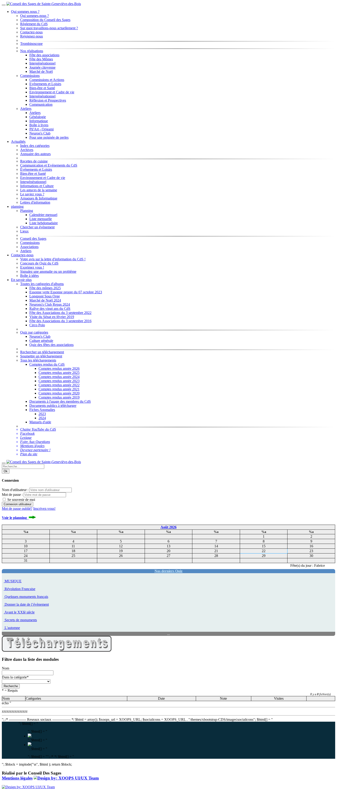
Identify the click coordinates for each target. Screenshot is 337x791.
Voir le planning (15, 518)
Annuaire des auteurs (35, 154)
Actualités (18, 141)
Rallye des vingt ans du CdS (49, 308)
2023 (42, 414)
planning (17, 206)
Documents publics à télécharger (52, 406)
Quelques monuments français (26, 597)
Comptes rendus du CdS (47, 364)
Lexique (26, 438)
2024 (42, 418)
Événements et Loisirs (36, 169)
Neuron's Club (39, 133)
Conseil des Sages (33, 238)
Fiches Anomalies (42, 410)
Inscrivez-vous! (44, 508)
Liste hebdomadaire (43, 223)
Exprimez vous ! (32, 267)
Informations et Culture (37, 186)
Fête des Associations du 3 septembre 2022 (60, 313)
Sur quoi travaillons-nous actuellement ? (49, 28)
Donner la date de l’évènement (27, 604)
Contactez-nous (31, 32)
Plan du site (28, 454)
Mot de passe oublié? (17, 508)
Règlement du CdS (34, 24)
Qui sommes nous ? (25, 11)
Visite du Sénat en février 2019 (51, 317)
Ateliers (25, 109)
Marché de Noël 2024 (45, 300)
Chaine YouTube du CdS (38, 429)
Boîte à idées (29, 276)
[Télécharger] (56, 650)
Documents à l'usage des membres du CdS (60, 401)
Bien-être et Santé (42, 88)
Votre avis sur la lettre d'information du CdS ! (53, 259)
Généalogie (37, 117)
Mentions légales (32, 446)
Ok (6, 471)
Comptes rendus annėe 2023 (59, 381)
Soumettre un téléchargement (41, 356)
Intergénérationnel (42, 63)
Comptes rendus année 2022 (59, 385)
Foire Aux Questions (35, 442)
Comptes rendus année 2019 (59, 397)
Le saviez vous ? (32, 194)
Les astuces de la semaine (38, 190)
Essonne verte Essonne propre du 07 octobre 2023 (65, 292)
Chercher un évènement (37, 227)
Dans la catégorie (15, 677)
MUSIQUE (13, 581)
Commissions (30, 76)
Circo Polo (37, 325)
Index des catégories (35, 146)
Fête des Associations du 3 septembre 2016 (60, 321)
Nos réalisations (31, 51)
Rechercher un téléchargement (42, 352)
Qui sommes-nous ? (34, 16)
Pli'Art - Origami (41, 129)
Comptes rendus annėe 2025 (59, 373)
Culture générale (41, 341)
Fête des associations (44, 55)
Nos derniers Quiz (168, 571)
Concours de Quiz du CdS (39, 263)
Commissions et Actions (46, 80)
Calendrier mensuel (43, 215)
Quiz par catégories (34, 332)
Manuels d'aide (40, 422)
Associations (29, 247)
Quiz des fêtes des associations (51, 345)
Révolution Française (20, 589)
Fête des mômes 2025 (45, 288)
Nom (5, 668)
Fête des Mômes (41, 59)
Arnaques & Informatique (38, 198)
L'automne (12, 628)
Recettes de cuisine (34, 161)
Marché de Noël (41, 71)
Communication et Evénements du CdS (48, 165)
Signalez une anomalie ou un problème (48, 271)
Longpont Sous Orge (44, 296)
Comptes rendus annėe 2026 (59, 368)
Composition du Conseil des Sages (45, 20)
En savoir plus (21, 280)
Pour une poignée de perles (49, 137)
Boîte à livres (38, 125)
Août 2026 (168, 527)
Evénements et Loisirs (45, 84)
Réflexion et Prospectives (47, 100)
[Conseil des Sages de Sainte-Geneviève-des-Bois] (43, 4)
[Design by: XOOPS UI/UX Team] (28, 787)
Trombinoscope (31, 44)
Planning (26, 211)
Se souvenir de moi (20, 500)
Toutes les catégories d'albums (42, 284)
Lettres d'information (35, 202)
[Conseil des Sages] (66, 778)
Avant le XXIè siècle (19, 612)
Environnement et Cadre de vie (51, 92)
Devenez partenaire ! (35, 450)
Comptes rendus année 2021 (59, 389)
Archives (26, 150)
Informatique (38, 121)
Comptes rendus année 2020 (59, 393)
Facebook (27, 433)
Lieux (24, 231)
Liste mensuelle (40, 219)
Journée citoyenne (42, 67)
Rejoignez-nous (31, 36)
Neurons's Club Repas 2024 (49, 304)
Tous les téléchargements (38, 360)
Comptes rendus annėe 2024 (59, 377)
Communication (40, 104)
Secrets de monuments (21, 620)
